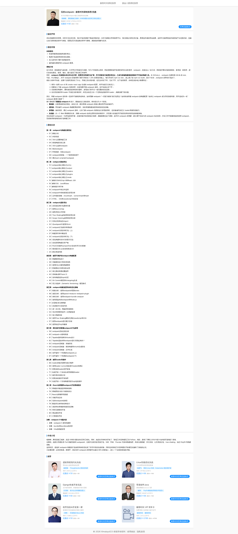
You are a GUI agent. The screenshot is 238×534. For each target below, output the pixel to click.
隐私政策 (141, 531)
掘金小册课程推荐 (130, 3)
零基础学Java (142, 484)
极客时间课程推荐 (108, 3)
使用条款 (131, 531)
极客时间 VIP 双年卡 (145, 507)
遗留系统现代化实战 (72, 462)
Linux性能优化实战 (144, 462)
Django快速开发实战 (72, 484)
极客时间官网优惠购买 (106, 476)
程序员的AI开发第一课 (73, 507)
